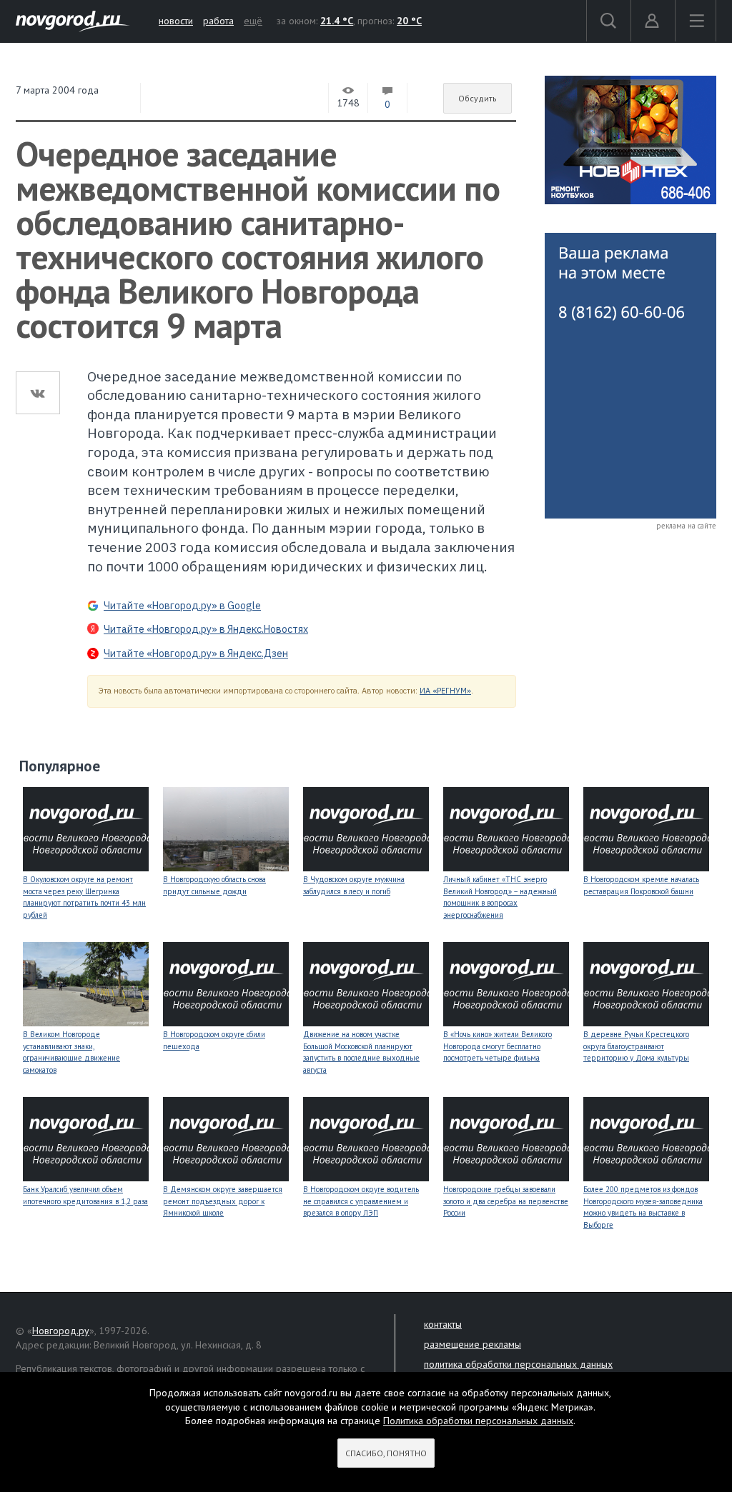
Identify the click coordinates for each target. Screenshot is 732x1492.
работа (218, 20)
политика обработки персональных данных (518, 1364)
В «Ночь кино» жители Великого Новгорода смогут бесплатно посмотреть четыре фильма (497, 1046)
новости (176, 20)
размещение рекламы (472, 1344)
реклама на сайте (686, 526)
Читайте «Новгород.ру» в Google (182, 605)
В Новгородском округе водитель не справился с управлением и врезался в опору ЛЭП (361, 1201)
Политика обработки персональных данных (478, 1420)
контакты (443, 1324)
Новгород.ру (60, 1330)
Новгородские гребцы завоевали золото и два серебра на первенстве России (505, 1201)
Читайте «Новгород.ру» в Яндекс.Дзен (196, 653)
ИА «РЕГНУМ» (445, 691)
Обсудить (477, 98)
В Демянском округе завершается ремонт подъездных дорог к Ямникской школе (222, 1201)
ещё (253, 20)
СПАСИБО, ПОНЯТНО (386, 1453)
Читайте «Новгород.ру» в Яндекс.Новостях (206, 629)
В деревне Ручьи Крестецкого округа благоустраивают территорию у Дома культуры (636, 1046)
